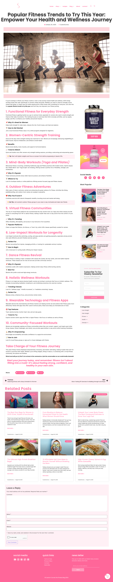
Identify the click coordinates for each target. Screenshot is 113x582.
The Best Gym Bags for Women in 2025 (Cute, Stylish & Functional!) (103, 192)
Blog (71, 6)
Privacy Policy (48, 561)
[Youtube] (90, 177)
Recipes (65, 6)
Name (9, 514)
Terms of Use (48, 559)
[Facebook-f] (85, 177)
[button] (58, 6)
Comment (9, 494)
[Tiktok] (103, 177)
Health (84, 319)
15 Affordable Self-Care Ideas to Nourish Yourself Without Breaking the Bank (56, 461)
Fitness (84, 316)
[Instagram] (98, 177)
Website (9, 526)
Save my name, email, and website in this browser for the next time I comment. (31, 532)
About (78, 6)
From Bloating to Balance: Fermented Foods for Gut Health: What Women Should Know (103, 211)
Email (9, 520)
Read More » (100, 197)
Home (51, 6)
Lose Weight (85, 310)
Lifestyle (84, 322)
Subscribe (47, 565)
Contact (84, 6)
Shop (57, 6)
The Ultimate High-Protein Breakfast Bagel (103, 246)
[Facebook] (28, 559)
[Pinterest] (94, 177)
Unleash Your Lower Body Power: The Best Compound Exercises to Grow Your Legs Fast (103, 229)
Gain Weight (85, 313)
